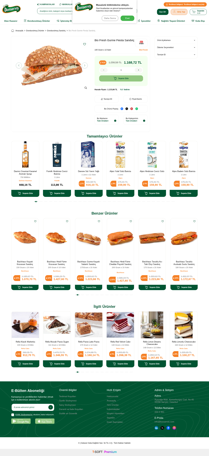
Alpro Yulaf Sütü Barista (120, 171)
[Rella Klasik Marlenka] (25, 324)
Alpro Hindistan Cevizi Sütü (152, 171)
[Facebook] (168, 428)
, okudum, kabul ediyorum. (34, 415)
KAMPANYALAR (47, 4)
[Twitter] (162, 428)
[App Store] (44, 421)
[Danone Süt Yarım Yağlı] (88, 154)
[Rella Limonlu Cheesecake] (183, 324)
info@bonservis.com (164, 421)
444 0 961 (159, 412)
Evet (127, 18)
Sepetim (111, 417)
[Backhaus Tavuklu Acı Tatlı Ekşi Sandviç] (152, 238)
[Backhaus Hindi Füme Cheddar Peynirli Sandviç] (120, 238)
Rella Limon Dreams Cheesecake (152, 343)
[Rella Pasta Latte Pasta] (88, 324)
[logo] (11, 8)
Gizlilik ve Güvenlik (68, 413)
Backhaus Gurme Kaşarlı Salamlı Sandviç (88, 263)
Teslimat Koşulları (67, 396)
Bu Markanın (102, 119)
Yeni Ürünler (113, 405)
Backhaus (25, 271)
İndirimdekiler (113, 409)
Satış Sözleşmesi (67, 405)
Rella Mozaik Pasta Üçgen (57, 342)
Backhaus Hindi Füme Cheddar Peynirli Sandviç (120, 263)
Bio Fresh (143, 50)
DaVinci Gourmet (25, 180)
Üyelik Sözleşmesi (68, 400)
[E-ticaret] (104, 452)
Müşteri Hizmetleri (115, 413)
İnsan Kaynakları (115, 422)
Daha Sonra (110, 18)
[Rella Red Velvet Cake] (120, 324)
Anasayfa (19, 31)
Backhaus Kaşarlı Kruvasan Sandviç (25, 263)
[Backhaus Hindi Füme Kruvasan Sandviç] (56, 238)
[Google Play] (21, 421)
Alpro (120, 178)
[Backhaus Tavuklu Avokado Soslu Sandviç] (184, 238)
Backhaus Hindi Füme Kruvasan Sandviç (57, 263)
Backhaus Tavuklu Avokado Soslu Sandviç (184, 263)
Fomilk (57, 180)
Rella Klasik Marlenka (25, 342)
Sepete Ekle (123, 78)
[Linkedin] (156, 428)
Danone (88, 178)
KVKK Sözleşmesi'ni (23, 415)
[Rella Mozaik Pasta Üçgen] (57, 324)
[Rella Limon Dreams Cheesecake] (152, 324)
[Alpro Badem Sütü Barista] (183, 154)
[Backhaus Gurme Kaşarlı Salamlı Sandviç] (88, 238)
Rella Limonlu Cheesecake (184, 342)
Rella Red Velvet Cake (120, 342)
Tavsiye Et (108, 99)
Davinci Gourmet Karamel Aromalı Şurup (25, 172)
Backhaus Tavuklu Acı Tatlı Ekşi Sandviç (152, 263)
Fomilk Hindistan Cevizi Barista (57, 172)
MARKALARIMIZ (69, 4)
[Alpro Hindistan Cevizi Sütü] (152, 154)
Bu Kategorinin (132, 119)
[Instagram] (174, 428)
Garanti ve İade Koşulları (71, 409)
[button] (19, 65)
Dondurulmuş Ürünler (35, 31)
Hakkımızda (112, 396)
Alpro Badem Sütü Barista (183, 171)
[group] (52, 65)
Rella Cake (25, 348)
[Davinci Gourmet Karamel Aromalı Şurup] (25, 154)
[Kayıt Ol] (50, 407)
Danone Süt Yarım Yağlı (88, 171)
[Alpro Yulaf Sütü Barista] (120, 154)
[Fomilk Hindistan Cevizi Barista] (57, 154)
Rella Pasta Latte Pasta (88, 342)
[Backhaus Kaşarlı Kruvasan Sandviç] (25, 238)
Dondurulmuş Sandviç (56, 31)
